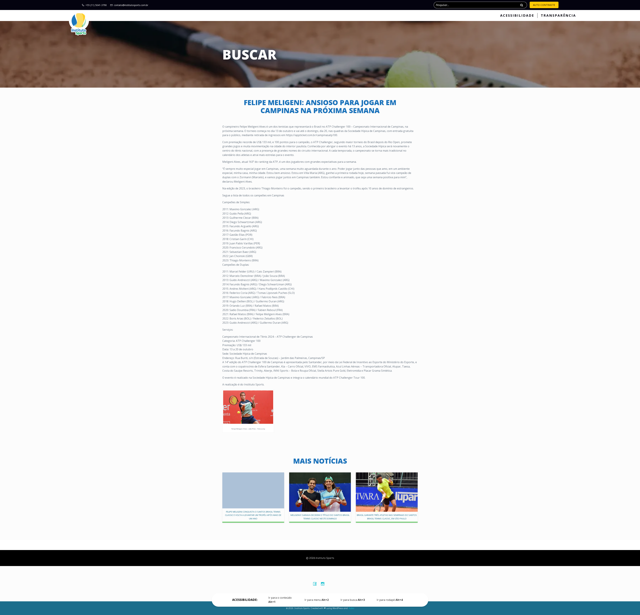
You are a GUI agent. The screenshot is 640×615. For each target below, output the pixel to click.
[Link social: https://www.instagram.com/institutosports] (324, 583)
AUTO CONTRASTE (544, 4)
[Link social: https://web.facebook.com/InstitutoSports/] (316, 583)
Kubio (351, 608)
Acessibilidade (517, 15)
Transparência (558, 15)
